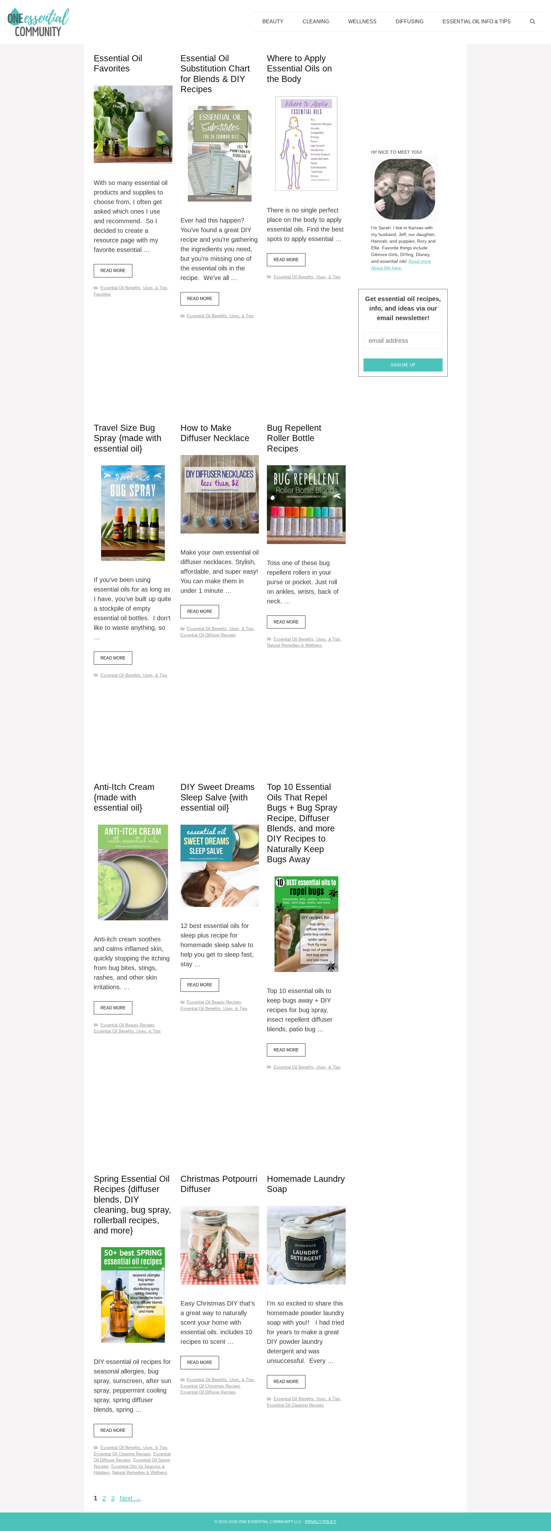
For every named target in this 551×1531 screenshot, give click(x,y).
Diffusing (409, 21)
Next (130, 1498)
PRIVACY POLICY (320, 1522)
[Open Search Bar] (532, 21)
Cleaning (316, 21)
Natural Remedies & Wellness (294, 645)
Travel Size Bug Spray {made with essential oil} (127, 438)
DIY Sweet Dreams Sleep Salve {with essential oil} (217, 797)
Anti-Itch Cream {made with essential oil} (124, 797)
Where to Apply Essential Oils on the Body (299, 69)
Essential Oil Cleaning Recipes (122, 1454)
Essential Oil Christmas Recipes (210, 1386)
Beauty (272, 21)
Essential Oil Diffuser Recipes (208, 635)
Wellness (362, 21)
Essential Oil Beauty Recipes (127, 1025)
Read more (113, 270)
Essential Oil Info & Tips (477, 21)
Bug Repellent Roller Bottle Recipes (294, 438)
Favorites (102, 294)
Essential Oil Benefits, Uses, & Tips (133, 287)
